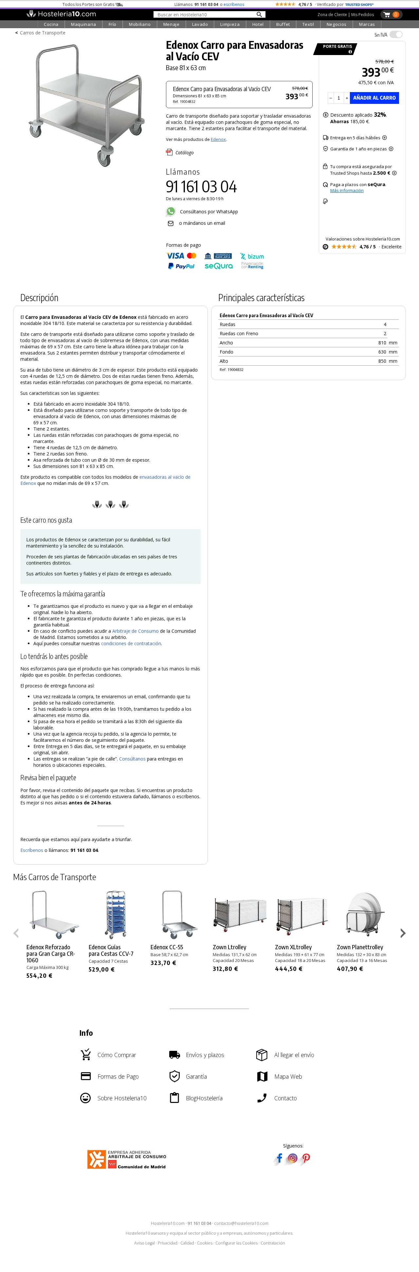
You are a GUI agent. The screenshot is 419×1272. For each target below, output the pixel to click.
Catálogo (184, 152)
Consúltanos (132, 759)
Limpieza (230, 24)
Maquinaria (83, 24)
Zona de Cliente (332, 14)
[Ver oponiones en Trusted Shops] (359, 4)
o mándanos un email (202, 223)
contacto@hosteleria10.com (241, 1223)
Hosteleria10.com (168, 1223)
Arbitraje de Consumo (135, 631)
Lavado (200, 24)
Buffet (283, 24)
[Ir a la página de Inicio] (61, 15)
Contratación (273, 1243)
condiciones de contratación (131, 643)
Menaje (171, 24)
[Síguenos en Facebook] (279, 1163)
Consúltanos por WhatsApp (208, 211)
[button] (404, 934)
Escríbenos (31, 850)
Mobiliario (140, 24)
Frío (113, 24)
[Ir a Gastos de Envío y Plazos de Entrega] (349, 52)
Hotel (258, 24)
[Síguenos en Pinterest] (305, 1163)
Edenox (218, 139)
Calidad (187, 1243)
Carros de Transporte (42, 32)
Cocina (51, 24)
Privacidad (167, 1243)
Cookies (204, 1243)
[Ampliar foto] (86, 169)
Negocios (337, 24)
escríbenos (234, 4)
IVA (380, 34)
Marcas (367, 24)
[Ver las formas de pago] (215, 268)
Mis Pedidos (362, 14)
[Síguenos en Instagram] (292, 1163)
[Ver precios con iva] (396, 34)
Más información (347, 190)
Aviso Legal (144, 1243)
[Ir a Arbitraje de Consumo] (128, 1170)
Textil (308, 24)
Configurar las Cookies (236, 1243)
